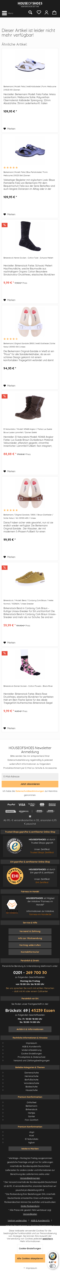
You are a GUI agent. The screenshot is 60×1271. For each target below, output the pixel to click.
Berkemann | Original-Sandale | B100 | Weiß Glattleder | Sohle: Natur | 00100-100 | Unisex (29, 345)
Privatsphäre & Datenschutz (31, 1057)
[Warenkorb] (54, 12)
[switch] (53, 1266)
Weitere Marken (30, 1148)
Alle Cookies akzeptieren (30, 1258)
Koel (31, 1135)
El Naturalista (31, 1139)
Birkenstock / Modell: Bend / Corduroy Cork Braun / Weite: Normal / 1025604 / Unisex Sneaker (29, 602)
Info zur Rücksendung (30, 938)
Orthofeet (31, 1102)
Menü (10, 13)
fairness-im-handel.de (40, 914)
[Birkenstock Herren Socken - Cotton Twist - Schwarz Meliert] (30, 236)
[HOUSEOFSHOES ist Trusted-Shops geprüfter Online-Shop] (15, 846)
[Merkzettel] (38, 11)
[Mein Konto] (46, 12)
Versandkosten (30, 1214)
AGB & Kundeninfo (31, 1046)
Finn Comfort (31, 1119)
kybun (31, 1142)
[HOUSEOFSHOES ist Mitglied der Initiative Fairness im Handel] (12, 906)
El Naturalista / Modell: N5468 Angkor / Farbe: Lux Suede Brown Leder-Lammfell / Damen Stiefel (28, 431)
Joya (31, 1132)
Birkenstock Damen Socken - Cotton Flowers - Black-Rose (28, 686)
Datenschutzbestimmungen (30, 791)
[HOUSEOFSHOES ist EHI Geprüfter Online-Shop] (15, 876)
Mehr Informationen (30, 1241)
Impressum (31, 1043)
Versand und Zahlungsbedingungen (32, 1060)
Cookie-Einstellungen (30, 1248)
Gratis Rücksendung (30, 1206)
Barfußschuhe (31, 1079)
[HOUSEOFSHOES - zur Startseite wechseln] (30, 4)
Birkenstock (31, 1109)
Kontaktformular (30, 952)
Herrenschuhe (31, 1076)
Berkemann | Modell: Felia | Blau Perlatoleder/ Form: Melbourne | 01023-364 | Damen (26, 174)
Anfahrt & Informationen (30, 1029)
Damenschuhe (31, 1072)
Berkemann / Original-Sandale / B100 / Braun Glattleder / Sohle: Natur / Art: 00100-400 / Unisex (28, 516)
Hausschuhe (32, 1090)
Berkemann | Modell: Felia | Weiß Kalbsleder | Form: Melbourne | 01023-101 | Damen (30, 88)
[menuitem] (7, 13)
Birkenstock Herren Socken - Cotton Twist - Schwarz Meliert (28, 258)
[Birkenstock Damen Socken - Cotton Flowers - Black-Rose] (30, 664)
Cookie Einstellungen (31, 1053)
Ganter (31, 1116)
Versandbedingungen (30, 1178)
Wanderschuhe (31, 1083)
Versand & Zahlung (30, 931)
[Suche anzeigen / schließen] (30, 12)
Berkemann (31, 1106)
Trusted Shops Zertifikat (42, 852)
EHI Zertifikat (42, 882)
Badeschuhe (32, 1086)
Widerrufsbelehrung (32, 1050)
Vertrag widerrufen (30, 945)
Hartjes (31, 1113)
